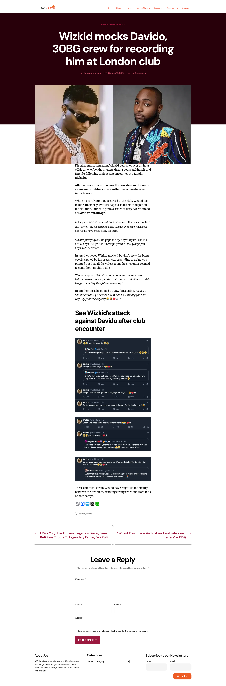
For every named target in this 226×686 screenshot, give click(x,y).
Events (157, 8)
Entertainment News (113, 24)
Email (117, 605)
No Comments (139, 73)
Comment (80, 579)
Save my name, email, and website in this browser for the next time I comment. (113, 631)
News (118, 8)
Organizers (171, 8)
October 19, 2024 (116, 73)
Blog (110, 8)
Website (79, 617)
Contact (185, 8)
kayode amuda (94, 73)
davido (82, 513)
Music (130, 8)
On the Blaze (142, 8)
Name (78, 605)
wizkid (89, 513)
